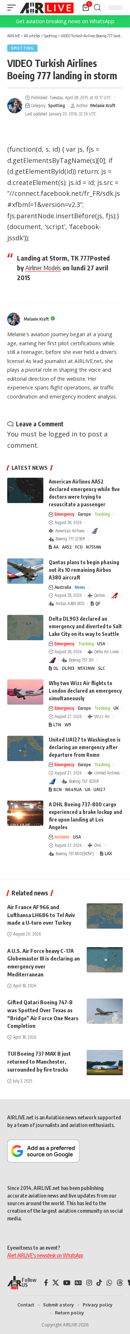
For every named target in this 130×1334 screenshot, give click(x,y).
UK (116, 708)
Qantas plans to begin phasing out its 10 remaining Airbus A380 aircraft (84, 570)
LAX (108, 853)
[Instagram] (89, 1282)
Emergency (64, 514)
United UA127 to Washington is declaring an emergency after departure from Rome (85, 747)
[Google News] (78, 1282)
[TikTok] (99, 1282)
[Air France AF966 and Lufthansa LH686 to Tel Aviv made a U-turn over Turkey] (105, 916)
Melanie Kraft (103, 105)
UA (87, 789)
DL (55, 668)
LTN (57, 724)
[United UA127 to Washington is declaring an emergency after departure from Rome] (25, 748)
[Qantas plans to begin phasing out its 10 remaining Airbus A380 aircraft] (25, 571)
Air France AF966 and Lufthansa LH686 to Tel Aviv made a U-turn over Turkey (41, 915)
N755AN (93, 547)
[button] (13, 7)
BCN (57, 789)
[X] (56, 1282)
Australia (63, 587)
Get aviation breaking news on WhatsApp (65, 21)
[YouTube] (66, 1282)
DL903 (68, 668)
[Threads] (120, 1282)
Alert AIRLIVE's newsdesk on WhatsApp (45, 1255)
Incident (62, 837)
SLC (101, 668)
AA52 (67, 547)
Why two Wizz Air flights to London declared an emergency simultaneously (85, 690)
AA (55, 547)
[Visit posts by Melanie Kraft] (14, 105)
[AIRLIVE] (47, 7)
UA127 (99, 789)
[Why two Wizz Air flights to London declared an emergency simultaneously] (25, 692)
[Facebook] (46, 1282)
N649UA (73, 789)
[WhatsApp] (109, 1282)
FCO (79, 547)
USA (101, 643)
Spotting (22, 48)
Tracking (102, 514)
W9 (68, 724)
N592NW (86, 668)
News (80, 587)
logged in (62, 434)
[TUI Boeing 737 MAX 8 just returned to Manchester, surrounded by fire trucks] (105, 1062)
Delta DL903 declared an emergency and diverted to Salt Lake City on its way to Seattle (85, 626)
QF (97, 603)
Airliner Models (43, 267)
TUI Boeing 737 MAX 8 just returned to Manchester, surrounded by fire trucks (39, 1061)
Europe (84, 514)
